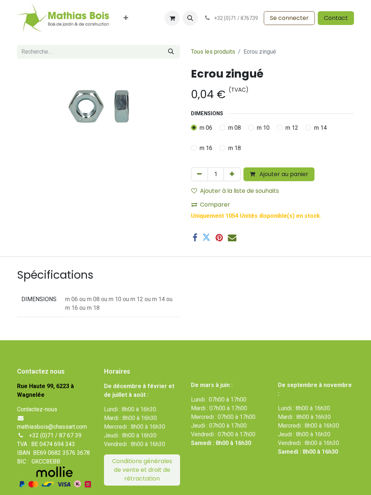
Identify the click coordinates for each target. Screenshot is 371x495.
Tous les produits (213, 51)
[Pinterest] (219, 237)
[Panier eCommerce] (172, 18)
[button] (190, 18)
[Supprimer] (199, 174)
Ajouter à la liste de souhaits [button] (239, 191)
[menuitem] (126, 18)
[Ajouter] (232, 174)
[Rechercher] (171, 52)
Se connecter (289, 18)
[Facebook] (194, 237)
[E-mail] (232, 237)
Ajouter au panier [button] (283, 174)
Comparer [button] (215, 204)
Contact (336, 18)
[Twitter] (206, 237)
